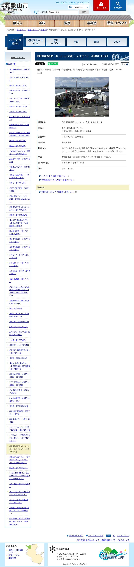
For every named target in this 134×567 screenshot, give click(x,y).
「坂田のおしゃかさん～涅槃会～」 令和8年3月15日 (19, 152)
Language (78, 7)
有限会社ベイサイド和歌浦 (57, 192)
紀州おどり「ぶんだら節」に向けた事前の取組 (19, 333)
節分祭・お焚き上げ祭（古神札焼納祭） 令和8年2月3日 (19, 134)
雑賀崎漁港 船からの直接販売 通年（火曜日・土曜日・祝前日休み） (19, 521)
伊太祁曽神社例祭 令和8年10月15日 (19, 391)
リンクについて (123, 540)
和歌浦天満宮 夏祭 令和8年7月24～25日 (19, 302)
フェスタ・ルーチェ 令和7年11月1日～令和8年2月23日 (19, 428)
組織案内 (12, 558)
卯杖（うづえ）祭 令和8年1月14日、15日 (19, 100)
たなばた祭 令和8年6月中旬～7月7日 (19, 272)
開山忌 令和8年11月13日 (18, 468)
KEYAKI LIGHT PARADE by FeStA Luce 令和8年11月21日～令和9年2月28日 (19, 476)
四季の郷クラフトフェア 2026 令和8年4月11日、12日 (19, 199)
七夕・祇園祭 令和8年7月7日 (19, 280)
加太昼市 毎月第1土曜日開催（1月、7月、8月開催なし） (19, 510)
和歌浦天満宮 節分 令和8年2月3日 (19, 126)
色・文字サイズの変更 (66, 2)
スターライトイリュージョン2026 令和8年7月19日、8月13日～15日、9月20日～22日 (19, 291)
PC (114, 536)
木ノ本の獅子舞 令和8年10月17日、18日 (19, 399)
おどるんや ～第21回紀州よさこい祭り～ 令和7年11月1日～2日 (19, 438)
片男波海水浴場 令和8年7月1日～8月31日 (19, 248)
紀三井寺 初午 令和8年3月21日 (19, 160)
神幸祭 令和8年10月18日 (18, 406)
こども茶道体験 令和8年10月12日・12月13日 (19, 383)
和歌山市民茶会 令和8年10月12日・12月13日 (19, 375)
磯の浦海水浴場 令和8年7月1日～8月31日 (19, 240)
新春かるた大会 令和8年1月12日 (19, 92)
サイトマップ (83, 2)
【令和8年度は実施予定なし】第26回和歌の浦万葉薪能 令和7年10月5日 (20, 366)
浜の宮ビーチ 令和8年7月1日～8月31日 (19, 264)
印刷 (123, 64)
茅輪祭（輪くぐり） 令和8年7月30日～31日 (19, 315)
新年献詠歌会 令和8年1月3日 (19, 79)
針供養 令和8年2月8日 (17, 141)
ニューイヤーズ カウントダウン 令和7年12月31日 (19, 493)
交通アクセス (14, 555)
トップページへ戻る (95, 536)
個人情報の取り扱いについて (88, 540)
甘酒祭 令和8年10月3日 (18, 358)
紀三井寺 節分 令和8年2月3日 (19, 118)
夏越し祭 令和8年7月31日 (19, 322)
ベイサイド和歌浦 (54, 176)
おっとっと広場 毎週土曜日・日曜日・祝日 (18, 501)
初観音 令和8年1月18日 (18, 107)
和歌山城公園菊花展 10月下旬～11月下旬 (19, 412)
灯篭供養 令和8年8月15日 (19, 345)
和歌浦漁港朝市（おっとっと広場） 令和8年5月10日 (19, 208)
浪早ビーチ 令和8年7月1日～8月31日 (19, 256)
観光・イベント (33, 30)
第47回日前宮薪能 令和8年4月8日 (19, 189)
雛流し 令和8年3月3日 (17, 146)
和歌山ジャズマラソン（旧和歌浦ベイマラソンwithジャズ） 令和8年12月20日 (19, 460)
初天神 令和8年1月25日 (18, 112)
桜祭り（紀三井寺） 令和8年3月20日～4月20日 (19, 176)
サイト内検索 (42, 12)
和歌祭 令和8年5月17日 (18, 215)
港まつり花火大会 (15, 309)
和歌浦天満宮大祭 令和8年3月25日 (19, 168)
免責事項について (108, 540)
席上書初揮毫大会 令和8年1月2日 (19, 71)
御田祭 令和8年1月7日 (17, 85)
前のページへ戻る (76, 536)
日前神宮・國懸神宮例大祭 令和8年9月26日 (19, 351)
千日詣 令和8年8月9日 (18, 340)
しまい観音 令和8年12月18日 (19, 485)
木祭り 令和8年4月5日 (17, 183)
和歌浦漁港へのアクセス (57, 180)
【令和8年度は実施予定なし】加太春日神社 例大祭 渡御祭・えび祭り (19, 223)
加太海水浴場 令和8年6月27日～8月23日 (19, 232)
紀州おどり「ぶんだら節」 (18, 327)
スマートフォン (123, 536)
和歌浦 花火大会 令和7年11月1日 (19, 420)
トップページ (21, 30)
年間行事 (44, 30)
